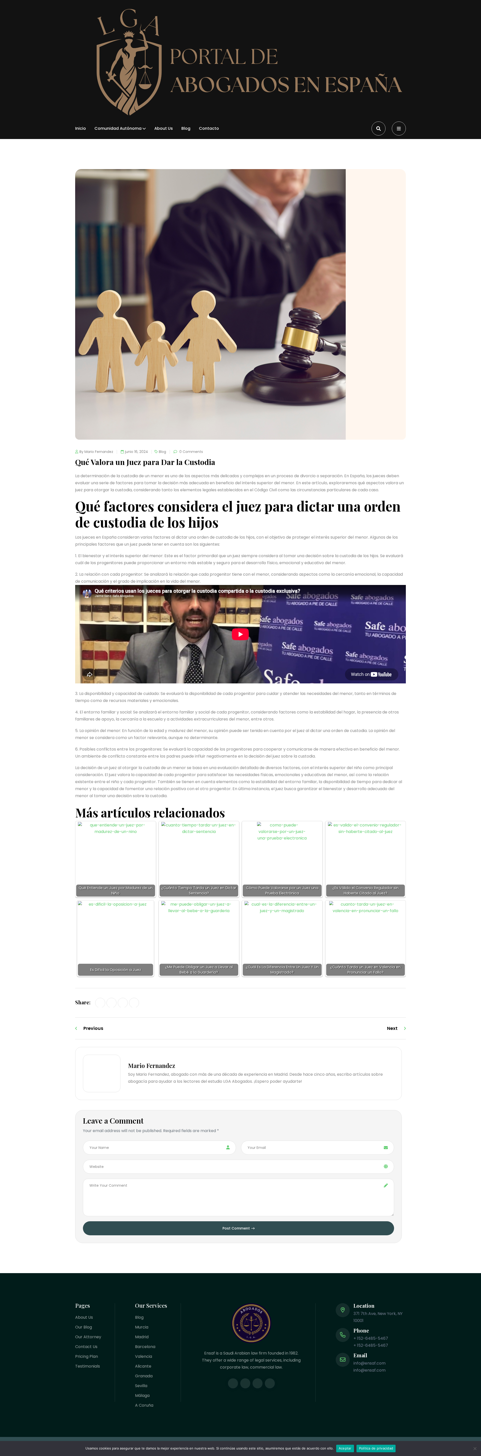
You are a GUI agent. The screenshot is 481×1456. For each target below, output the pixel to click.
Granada (144, 1376)
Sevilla (141, 1385)
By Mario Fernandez (96, 451)
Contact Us (86, 1346)
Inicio (80, 128)
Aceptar (345, 1448)
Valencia (143, 1356)
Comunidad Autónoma (118, 128)
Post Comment (236, 1228)
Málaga (142, 1395)
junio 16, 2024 (136, 451)
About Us (163, 128)
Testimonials (87, 1366)
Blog (185, 128)
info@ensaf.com (369, 1363)
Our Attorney (88, 1337)
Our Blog (83, 1327)
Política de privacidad (376, 1448)
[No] (474, 1448)
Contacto (209, 128)
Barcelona (145, 1346)
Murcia (141, 1327)
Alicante (143, 1366)
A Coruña (144, 1405)
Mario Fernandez (151, 1065)
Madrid (142, 1337)
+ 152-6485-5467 (370, 1338)
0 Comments (190, 451)
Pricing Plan (86, 1356)
